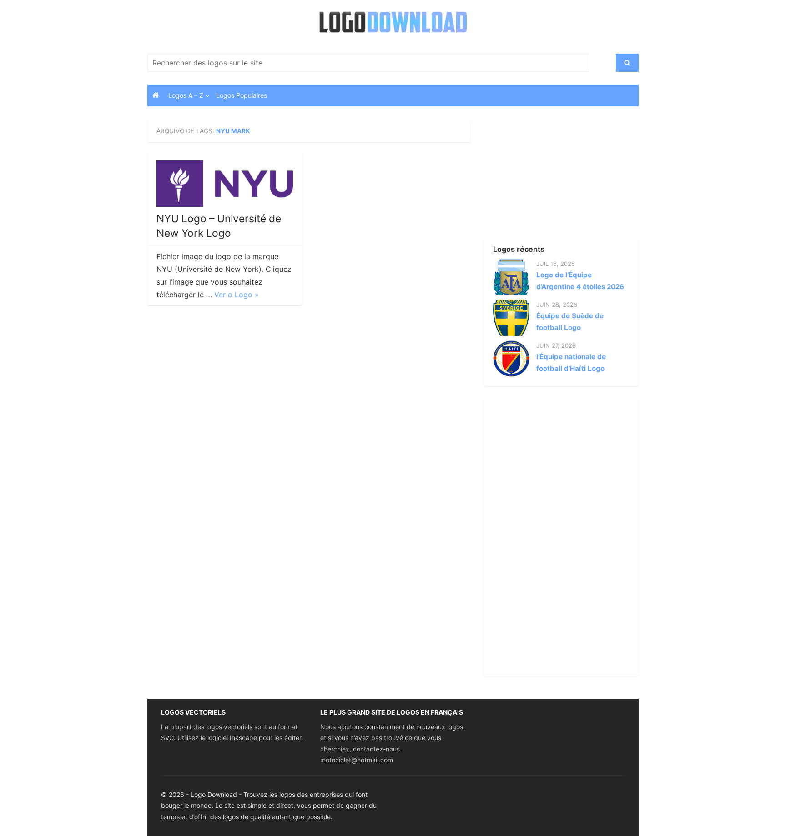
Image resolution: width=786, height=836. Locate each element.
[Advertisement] (545, 177)
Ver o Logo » (236, 294)
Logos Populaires (241, 95)
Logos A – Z (185, 95)
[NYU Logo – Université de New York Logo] (224, 183)
